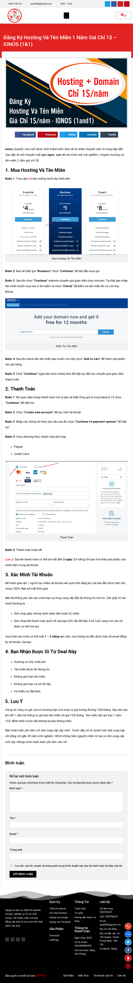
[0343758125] (128, 926)
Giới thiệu (68, 975)
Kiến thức (83, 975)
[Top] (128, 966)
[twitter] (128, 942)
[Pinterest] (127, 4)
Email (14, 834)
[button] (66, 15)
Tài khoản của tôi (103, 975)
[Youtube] (120, 4)
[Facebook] (114, 4)
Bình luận (16, 788)
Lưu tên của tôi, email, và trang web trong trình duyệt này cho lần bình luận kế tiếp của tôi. (69, 865)
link (30, 178)
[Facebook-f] (12, 939)
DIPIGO (41, 975)
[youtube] (128, 958)
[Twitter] (107, 4)
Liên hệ (121, 975)
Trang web (16, 849)
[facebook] (128, 950)
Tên (13, 818)
